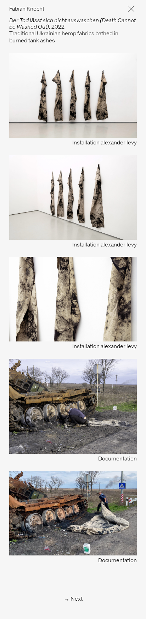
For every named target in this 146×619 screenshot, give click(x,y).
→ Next (73, 598)
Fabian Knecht (26, 8)
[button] (128, 8)
